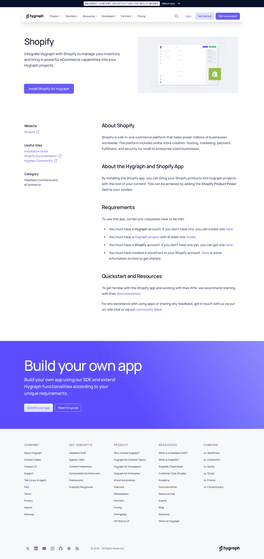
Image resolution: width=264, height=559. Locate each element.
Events (163, 500)
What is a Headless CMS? (173, 453)
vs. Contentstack (213, 487)
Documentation (168, 487)
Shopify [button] (29, 132)
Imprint (28, 507)
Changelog (120, 514)
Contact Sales (32, 459)
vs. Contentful (211, 459)
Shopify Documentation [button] (40, 156)
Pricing (141, 16)
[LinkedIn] (36, 548)
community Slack (149, 309)
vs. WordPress (211, 453)
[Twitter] (27, 548)
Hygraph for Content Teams (130, 459)
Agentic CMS (76, 459)
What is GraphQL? (169, 459)
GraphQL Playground (81, 487)
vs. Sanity (209, 466)
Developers (107, 16)
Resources (89, 16)
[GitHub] (60, 548)
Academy (164, 480)
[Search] (176, 16)
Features (119, 487)
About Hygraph (33, 453)
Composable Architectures (84, 473)
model (191, 237)
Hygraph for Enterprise (127, 473)
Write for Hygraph (169, 521)
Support (29, 473)
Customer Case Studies (172, 473)
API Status (120, 521)
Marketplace (121, 493)
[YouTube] (44, 548)
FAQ (26, 487)
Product (54, 16)
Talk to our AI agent (35, 480)
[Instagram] (52, 548)
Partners (126, 16)
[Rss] (77, 548)
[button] (132, 3)
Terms (27, 493)
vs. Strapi (208, 473)
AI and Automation (124, 480)
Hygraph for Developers (127, 466)
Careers (28, 466)
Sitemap (29, 514)
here (229, 229)
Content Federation (80, 466)
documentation (128, 293)
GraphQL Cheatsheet (171, 466)
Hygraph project (147, 237)
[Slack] (69, 548)
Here (205, 253)
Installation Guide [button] (36, 151)
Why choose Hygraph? (127, 453)
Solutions (71, 16)
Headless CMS (77, 453)
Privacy (28, 500)
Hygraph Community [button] (38, 161)
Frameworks (76, 480)
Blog (161, 507)
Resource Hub (167, 493)
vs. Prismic (209, 480)
